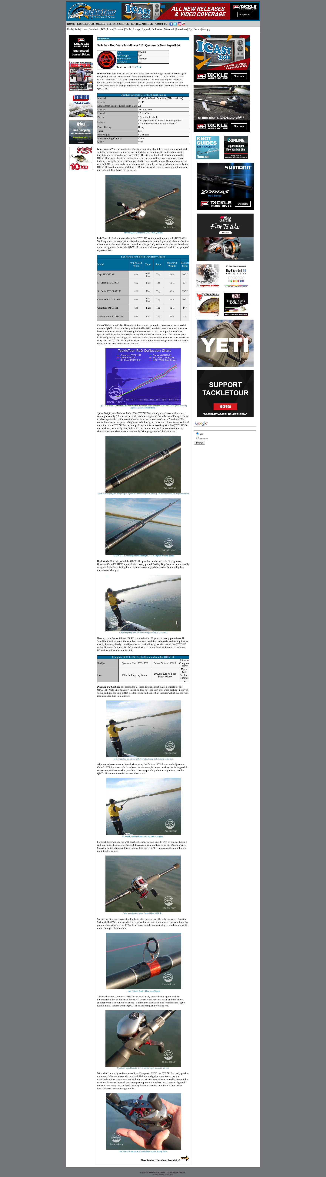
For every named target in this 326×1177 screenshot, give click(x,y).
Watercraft (169, 29)
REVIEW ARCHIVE (142, 23)
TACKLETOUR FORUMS (91, 23)
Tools (128, 29)
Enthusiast (157, 29)
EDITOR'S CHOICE (118, 23)
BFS (103, 29)
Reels (70, 29)
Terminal (119, 29)
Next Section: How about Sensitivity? (161, 1160)
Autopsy (206, 29)
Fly (190, 29)
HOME (71, 23)
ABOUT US (161, 23)
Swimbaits (94, 29)
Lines (110, 29)
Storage (136, 29)
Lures (84, 29)
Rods (77, 29)
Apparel (146, 29)
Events (197, 29)
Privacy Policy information (163, 1174)
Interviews (181, 29)
